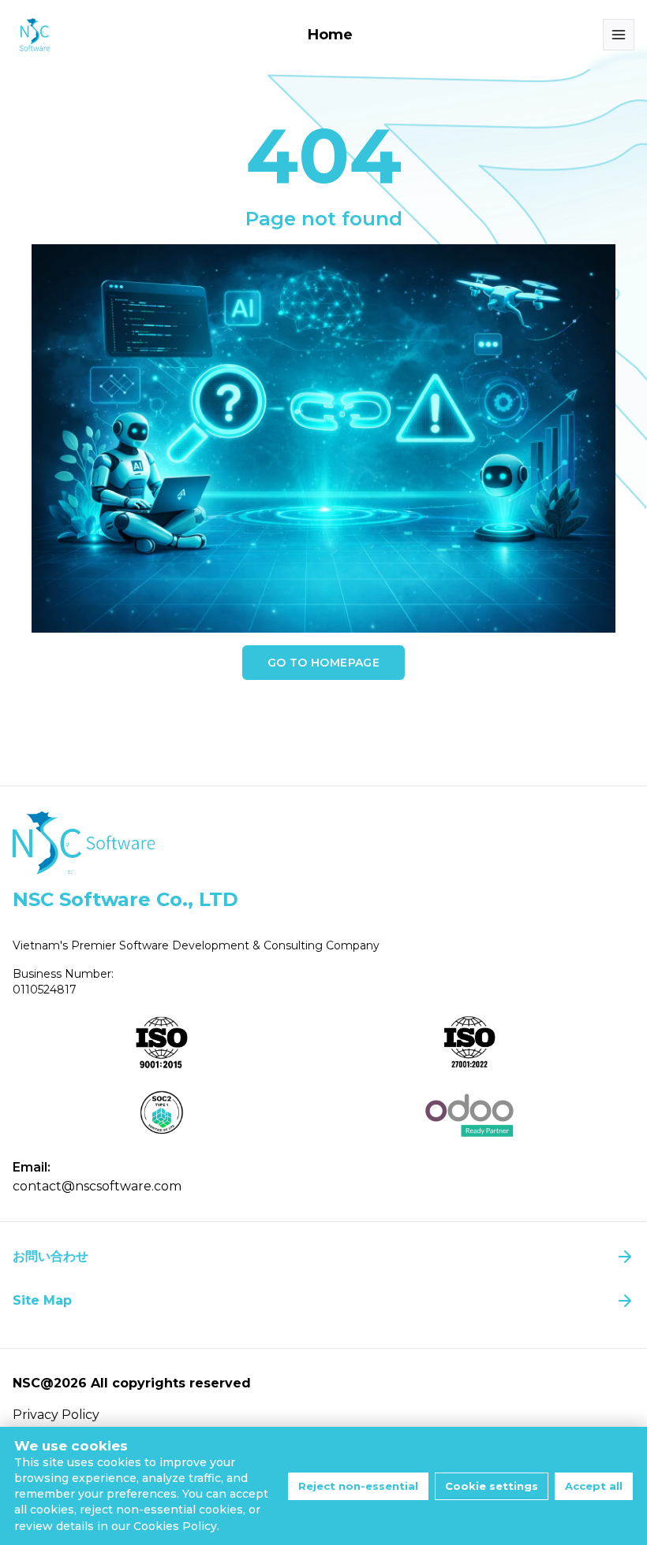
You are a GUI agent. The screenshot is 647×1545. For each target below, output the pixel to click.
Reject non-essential (358, 1486)
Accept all (594, 1486)
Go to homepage (323, 663)
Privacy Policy (56, 1414)
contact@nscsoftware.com (97, 1186)
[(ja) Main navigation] (618, 34)
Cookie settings (491, 1486)
